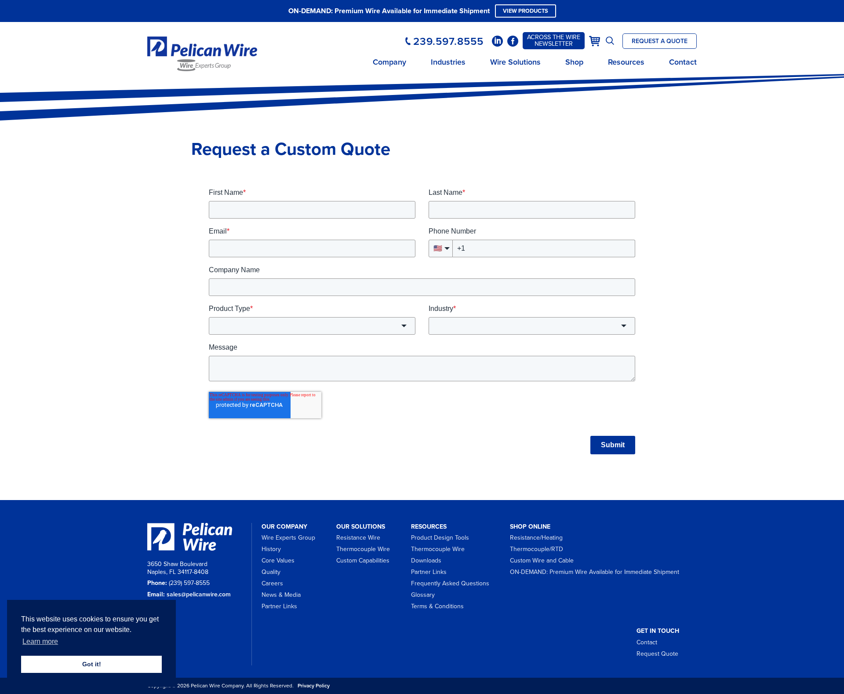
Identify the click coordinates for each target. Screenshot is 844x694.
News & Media (281, 595)
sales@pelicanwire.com (199, 594)
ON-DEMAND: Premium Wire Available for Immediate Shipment (594, 572)
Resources (626, 62)
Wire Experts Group (288, 537)
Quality (271, 572)
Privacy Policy (314, 686)
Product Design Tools (440, 537)
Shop (574, 62)
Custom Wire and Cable (542, 560)
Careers (272, 583)
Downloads (426, 560)
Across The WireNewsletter (553, 40)
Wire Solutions (515, 62)
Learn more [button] (40, 641)
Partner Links (279, 606)
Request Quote (657, 653)
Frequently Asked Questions (450, 583)
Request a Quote (660, 41)
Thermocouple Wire (363, 549)
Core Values (278, 560)
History (271, 549)
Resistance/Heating (536, 537)
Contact (683, 62)
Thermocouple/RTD (536, 549)
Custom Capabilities (362, 560)
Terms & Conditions (437, 606)
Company (389, 62)
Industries (448, 62)
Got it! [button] (91, 664)
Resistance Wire (358, 537)
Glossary (423, 595)
